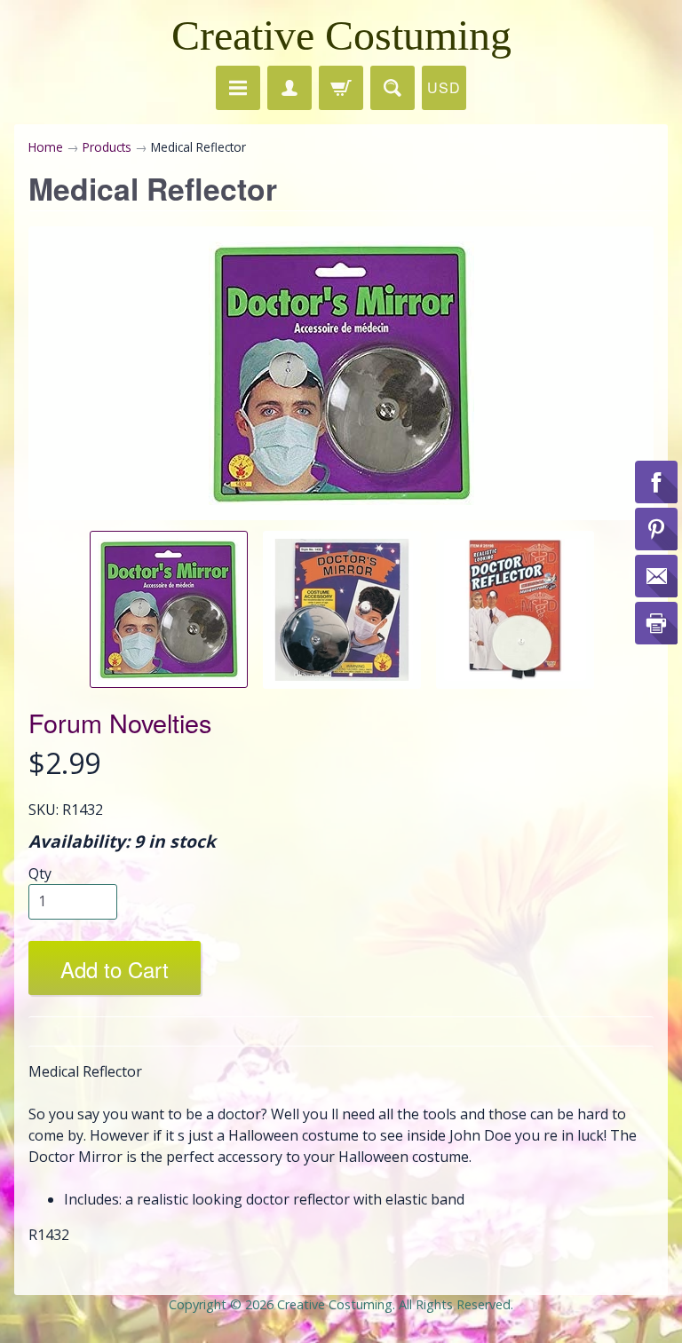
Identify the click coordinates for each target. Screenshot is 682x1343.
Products (107, 146)
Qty (40, 873)
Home (45, 146)
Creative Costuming (341, 35)
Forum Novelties (119, 722)
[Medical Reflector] (169, 609)
